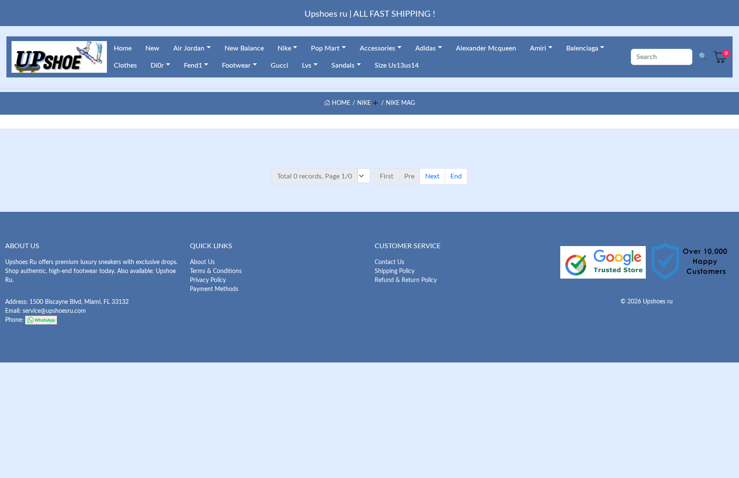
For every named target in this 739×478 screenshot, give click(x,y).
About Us (202, 262)
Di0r (157, 65)
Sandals (343, 65)
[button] (375, 102)
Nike (284, 48)
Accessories (377, 48)
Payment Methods (214, 289)
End (456, 176)
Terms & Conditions (216, 271)
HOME (340, 103)
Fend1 (193, 65)
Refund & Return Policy (406, 280)
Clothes (125, 65)
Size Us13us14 (397, 65)
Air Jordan (188, 48)
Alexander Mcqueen (486, 48)
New (152, 48)
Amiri (538, 48)
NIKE (364, 103)
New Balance (244, 48)
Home (123, 48)
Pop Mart (325, 48)
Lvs (306, 65)
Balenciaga (582, 48)
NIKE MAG (400, 103)
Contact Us (389, 262)
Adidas (425, 48)
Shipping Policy (394, 271)
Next (432, 176)
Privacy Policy (208, 280)
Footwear (236, 65)
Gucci (279, 65)
